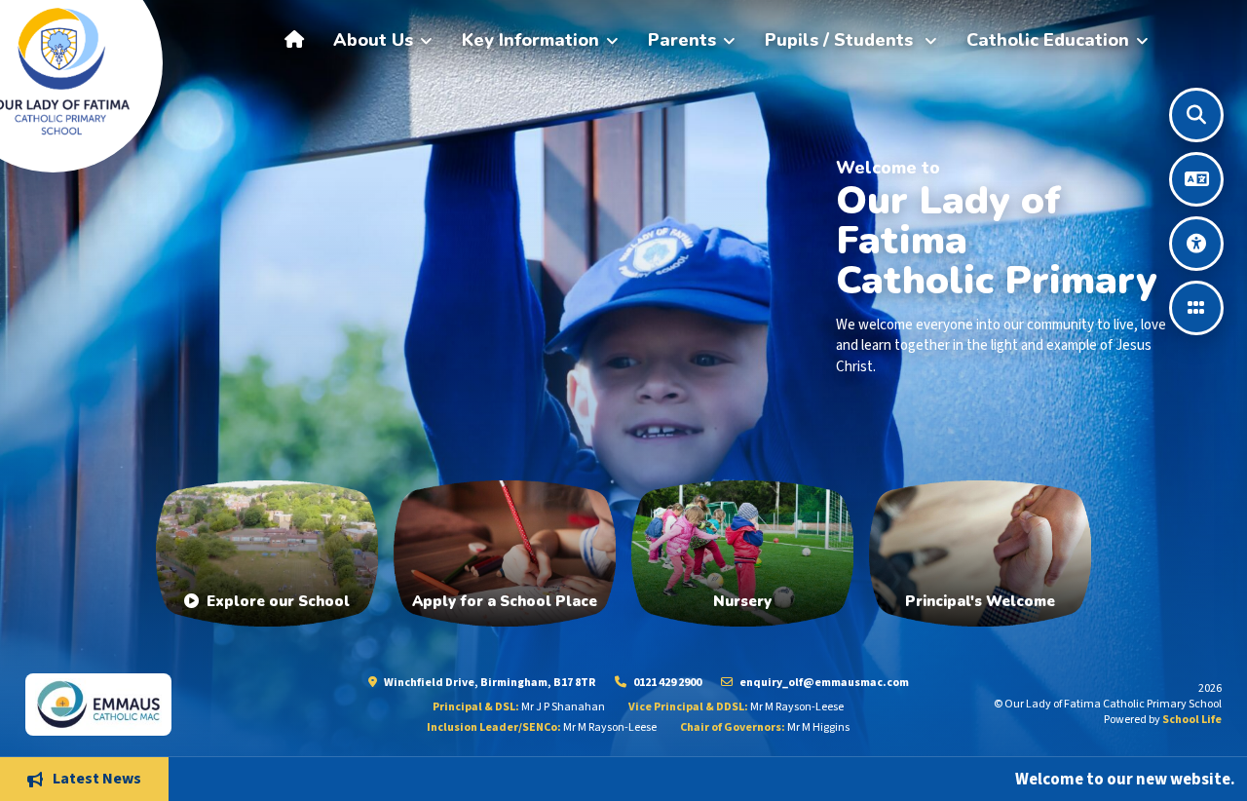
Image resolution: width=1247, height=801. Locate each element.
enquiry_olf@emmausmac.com (823, 682)
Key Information (530, 40)
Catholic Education (1047, 40)
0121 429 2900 (666, 682)
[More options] (1196, 308)
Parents (682, 40)
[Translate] (1196, 179)
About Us (373, 40)
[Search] (1196, 115)
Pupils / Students (841, 40)
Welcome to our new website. (1043, 778)
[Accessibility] (1196, 243)
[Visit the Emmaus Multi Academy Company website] (157, 704)
